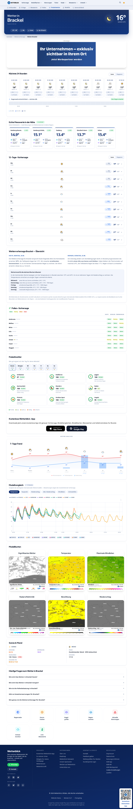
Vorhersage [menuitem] (25, 3)
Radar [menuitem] (63, 3)
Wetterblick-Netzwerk (67, 759)
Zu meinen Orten (42, 756)
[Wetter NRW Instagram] (18, 785)
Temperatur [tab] (14, 492)
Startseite (9, 37)
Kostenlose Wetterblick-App (45, 754)
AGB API (109, 764)
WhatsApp (14, 765)
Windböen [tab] (61, 492)
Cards (112, 74)
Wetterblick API (41, 766)
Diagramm (119, 74)
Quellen (108, 773)
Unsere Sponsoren (66, 762)
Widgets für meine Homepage (42, 760)
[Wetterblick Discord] (13, 777)
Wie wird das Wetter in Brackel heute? (23, 677)
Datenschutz (110, 756)
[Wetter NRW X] (13, 785)
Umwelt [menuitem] (82, 3)
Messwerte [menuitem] (72, 3)
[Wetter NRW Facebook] (8, 785)
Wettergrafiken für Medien (91, 759)
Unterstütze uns (65, 767)
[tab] (12, 367)
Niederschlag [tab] (35, 492)
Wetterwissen (40, 764)
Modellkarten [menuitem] (35, 3)
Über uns (63, 754)
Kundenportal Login (89, 762)
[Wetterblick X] (18, 777)
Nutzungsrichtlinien (112, 759)
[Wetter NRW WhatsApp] (22, 785)
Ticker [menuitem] (56, 3)
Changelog (78, 798)
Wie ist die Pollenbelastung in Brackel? (23, 688)
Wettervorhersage (19, 37)
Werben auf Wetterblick (67, 764)
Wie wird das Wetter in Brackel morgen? (24, 683)
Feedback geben (88, 756)
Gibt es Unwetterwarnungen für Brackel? (24, 694)
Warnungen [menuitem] (48, 3)
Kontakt (13, 769)
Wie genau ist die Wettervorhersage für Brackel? (27, 700)
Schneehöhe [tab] (72, 492)
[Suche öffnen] (120, 3)
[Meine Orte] (124, 2)
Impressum (110, 754)
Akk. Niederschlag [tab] (49, 492)
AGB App (109, 762)
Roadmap (63, 756)
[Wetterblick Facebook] (8, 777)
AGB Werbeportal (112, 767)
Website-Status (56, 798)
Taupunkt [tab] (25, 492)
